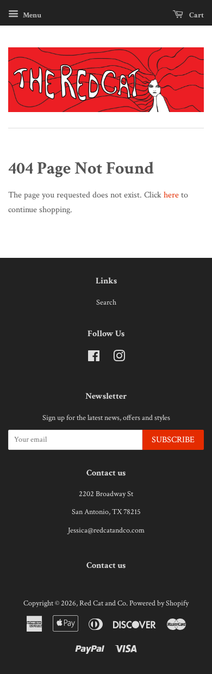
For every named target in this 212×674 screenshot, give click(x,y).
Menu (31, 15)
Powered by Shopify (159, 603)
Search (106, 302)
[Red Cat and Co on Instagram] (119, 358)
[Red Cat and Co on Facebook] (94, 358)
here (171, 195)
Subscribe (173, 440)
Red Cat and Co (102, 603)
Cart (196, 15)
